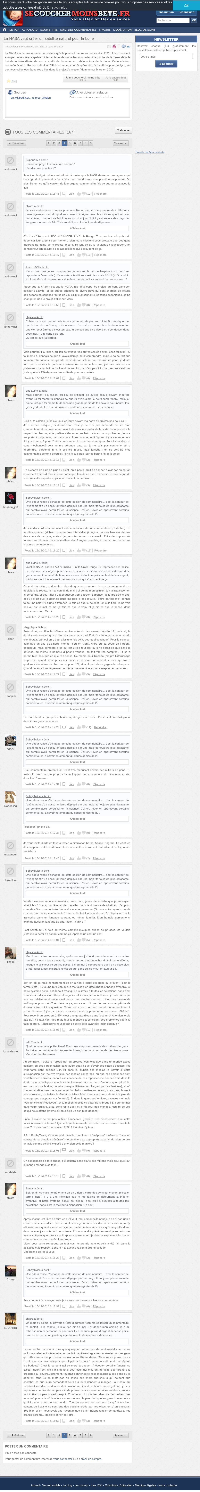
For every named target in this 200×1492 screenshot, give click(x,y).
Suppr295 (32, 159)
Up (79, 194)
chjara (29, 206)
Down (84, 194)
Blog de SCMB (144, 29)
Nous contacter (167, 1485)
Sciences (58, 46)
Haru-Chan (10, 880)
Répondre (100, 193)
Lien (71, 193)
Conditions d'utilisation (118, 1485)
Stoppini (11, 695)
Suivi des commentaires (78, 29)
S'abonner (123, 130)
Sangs (10, 961)
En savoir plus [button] (57, 7)
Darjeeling (10, 805)
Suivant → (120, 143)
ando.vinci (10, 169)
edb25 (10, 748)
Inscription (166, 11)
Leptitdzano (10, 1051)
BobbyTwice (33, 497)
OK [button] (186, 5)
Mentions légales (145, 1485)
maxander (10, 854)
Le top (14, 29)
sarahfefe (10, 1172)
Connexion (187, 11)
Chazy (10, 1279)
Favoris (105, 29)
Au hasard (30, 29)
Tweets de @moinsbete (149, 152)
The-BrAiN (32, 267)
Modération (122, 29)
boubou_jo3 (10, 507)
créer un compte (91, 1458)
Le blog (67, 1485)
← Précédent (16, 143)
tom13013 (10, 1328)
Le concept (81, 1485)
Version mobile (51, 1485)
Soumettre (48, 29)
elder (10, 638)
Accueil (35, 1485)
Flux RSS (96, 1485)
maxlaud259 (25, 46)
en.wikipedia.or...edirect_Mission (31, 97)
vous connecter (62, 1458)
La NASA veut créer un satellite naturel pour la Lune (49, 38)
